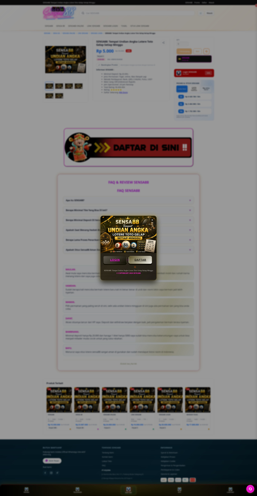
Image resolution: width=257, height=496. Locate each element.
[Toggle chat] (250, 489)
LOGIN (115, 259)
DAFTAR (140, 259)
